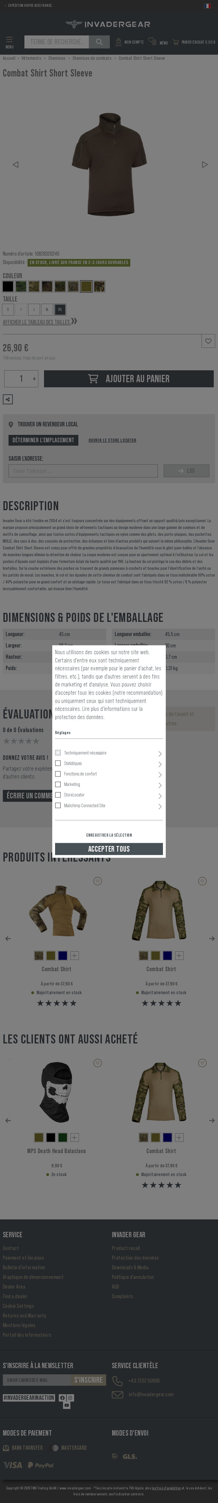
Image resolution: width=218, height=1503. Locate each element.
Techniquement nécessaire (85, 752)
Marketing (72, 784)
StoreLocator (74, 794)
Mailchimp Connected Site (84, 805)
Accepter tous (109, 849)
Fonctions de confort (80, 773)
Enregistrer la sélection (109, 835)
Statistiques (73, 763)
